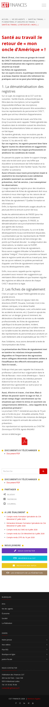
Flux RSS (5, 649)
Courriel (11, 504)
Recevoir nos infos (26, 565)
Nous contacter (26, 551)
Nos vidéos (6, 644)
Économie (6, 613)
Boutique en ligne (8, 654)
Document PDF (13, 453)
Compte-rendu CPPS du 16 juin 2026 (21, 537)
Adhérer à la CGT (27, 558)
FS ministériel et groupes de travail (18, 22)
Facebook (12, 499)
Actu (3, 604)
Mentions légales (33, 699)
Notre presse (7, 640)
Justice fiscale (7, 659)
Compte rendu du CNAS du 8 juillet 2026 (22, 529)
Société (4, 618)
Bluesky (11, 494)
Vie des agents (18, 19)
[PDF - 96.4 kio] (24, 441)
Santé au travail (35, 19)
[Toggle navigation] (44, 5)
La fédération (7, 623)
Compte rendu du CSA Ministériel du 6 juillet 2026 (25, 533)
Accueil (5, 19)
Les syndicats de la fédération (26, 573)
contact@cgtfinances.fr (11, 688)
